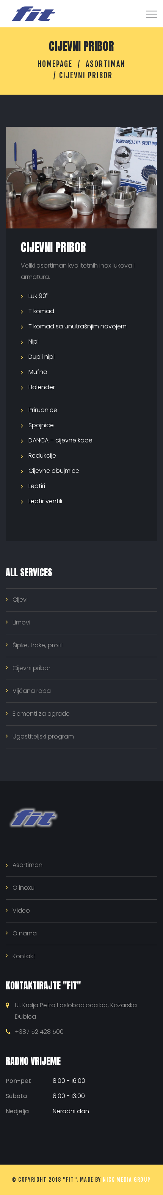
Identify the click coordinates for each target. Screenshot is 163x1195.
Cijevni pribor (31, 668)
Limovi (21, 622)
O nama (25, 933)
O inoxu (23, 887)
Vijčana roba (32, 690)
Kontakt (24, 956)
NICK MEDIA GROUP (126, 1179)
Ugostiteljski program (43, 736)
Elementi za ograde (41, 713)
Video (21, 910)
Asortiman (105, 64)
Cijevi (20, 599)
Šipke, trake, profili (38, 645)
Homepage (55, 64)
